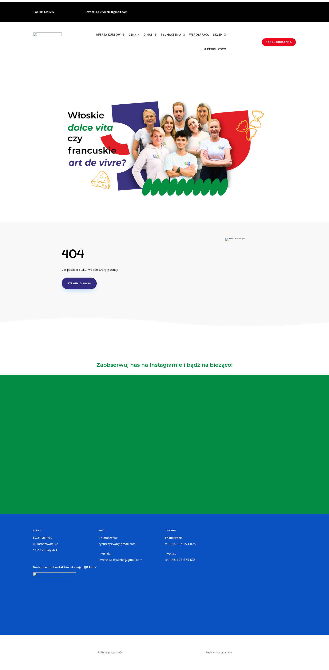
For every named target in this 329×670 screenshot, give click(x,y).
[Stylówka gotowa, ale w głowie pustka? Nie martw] (118, 438)
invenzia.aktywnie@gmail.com (107, 12)
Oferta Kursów (108, 34)
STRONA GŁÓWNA (79, 283)
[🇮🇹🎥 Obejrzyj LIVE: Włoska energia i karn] (26, 436)
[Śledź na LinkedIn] (287, 12)
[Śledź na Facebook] (279, 12)
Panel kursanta (279, 42)
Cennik (134, 34)
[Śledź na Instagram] (272, 12)
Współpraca (199, 34)
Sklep (217, 34)
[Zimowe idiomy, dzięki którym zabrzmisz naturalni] (72, 407)
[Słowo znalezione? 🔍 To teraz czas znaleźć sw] (210, 418)
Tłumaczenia (171, 34)
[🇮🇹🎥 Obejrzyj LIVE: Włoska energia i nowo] (257, 436)
